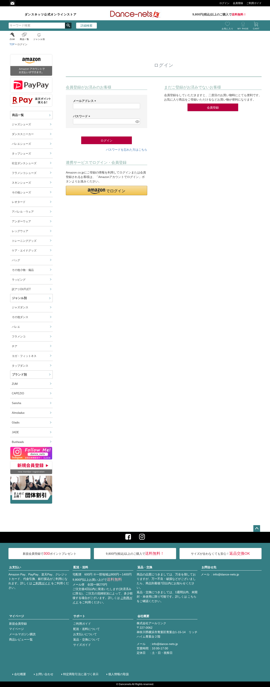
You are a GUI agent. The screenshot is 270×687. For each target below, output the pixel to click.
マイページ (16, 616)
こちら (192, 596)
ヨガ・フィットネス (24, 356)
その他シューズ (21, 192)
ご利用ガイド (41, 583)
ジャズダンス (20, 307)
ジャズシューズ (21, 124)
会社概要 (143, 616)
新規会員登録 (18, 623)
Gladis (16, 422)
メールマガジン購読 (22, 634)
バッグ (16, 260)
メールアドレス (85, 100)
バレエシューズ (21, 143)
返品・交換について (86, 639)
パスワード (82, 116)
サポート (79, 616)
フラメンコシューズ (24, 173)
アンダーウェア (21, 221)
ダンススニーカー (23, 134)
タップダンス (20, 365)
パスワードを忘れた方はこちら (126, 149)
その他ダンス (20, 317)
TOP (12, 44)
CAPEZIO (18, 393)
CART (256, 28)
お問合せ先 (209, 567)
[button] (106, 190)
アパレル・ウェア (23, 211)
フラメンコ (19, 336)
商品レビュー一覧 (21, 639)
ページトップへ (256, 528)
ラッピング (19, 279)
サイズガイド (82, 644)
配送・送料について (86, 629)
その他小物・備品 (23, 270)
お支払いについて (85, 634)
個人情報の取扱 (118, 674)
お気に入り (227, 28)
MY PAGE (243, 28)
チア (14, 346)
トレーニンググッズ (24, 240)
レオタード (19, 202)
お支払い (15, 567)
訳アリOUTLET (21, 289)
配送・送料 (80, 567)
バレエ (16, 326)
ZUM (12, 39)
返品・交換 (145, 567)
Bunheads (18, 442)
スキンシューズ (21, 182)
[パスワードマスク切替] (137, 121)
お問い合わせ (44, 674)
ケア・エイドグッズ (24, 250)
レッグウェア (20, 231)
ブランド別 (19, 374)
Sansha (16, 403)
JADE (15, 432)
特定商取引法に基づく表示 (81, 674)
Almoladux (18, 412)
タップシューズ (21, 153)
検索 (68, 26)
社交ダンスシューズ (24, 163)
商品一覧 (24, 39)
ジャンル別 (39, 39)
